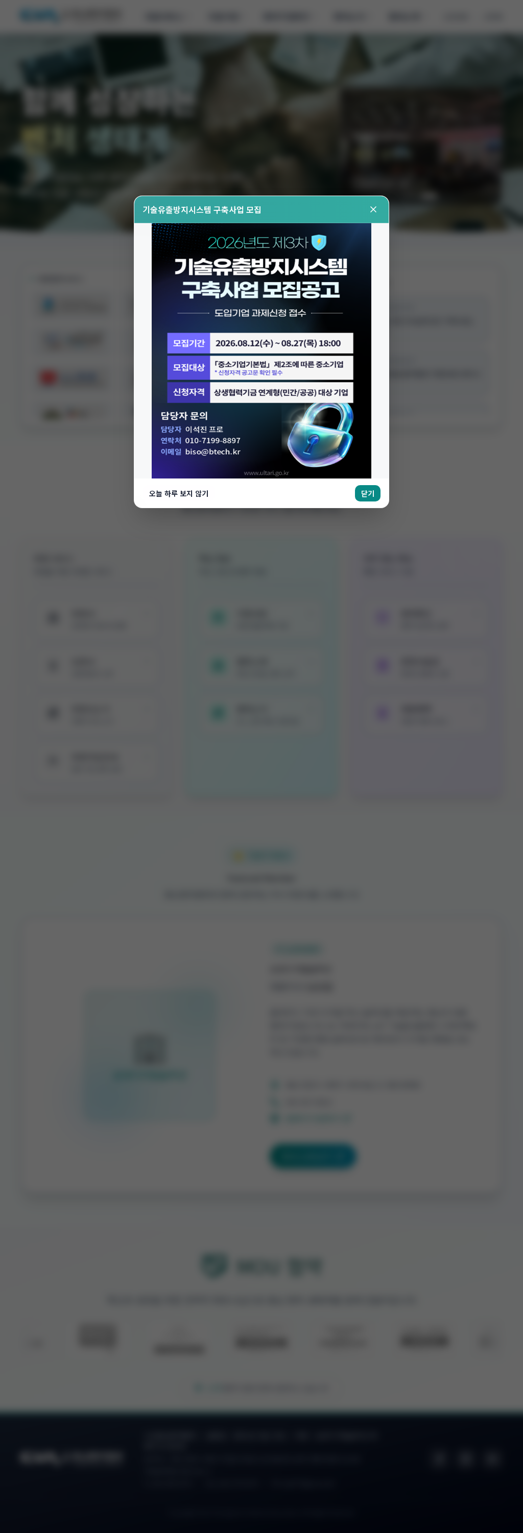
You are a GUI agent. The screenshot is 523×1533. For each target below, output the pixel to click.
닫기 (367, 493)
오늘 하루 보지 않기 (178, 493)
